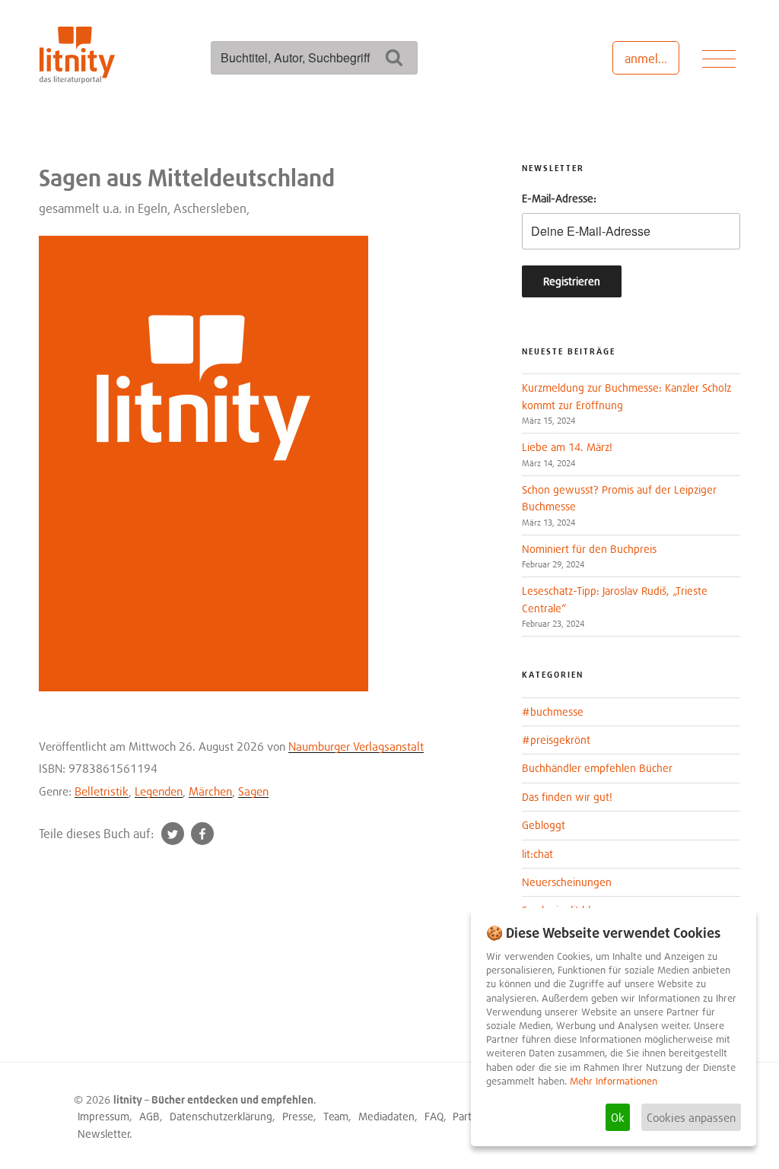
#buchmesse (552, 711)
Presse (297, 1116)
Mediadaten (386, 1116)
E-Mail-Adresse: (559, 198)
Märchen (210, 791)
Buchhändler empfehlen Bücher (597, 767)
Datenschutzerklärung (221, 1116)
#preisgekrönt (556, 739)
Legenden (159, 791)
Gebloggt (543, 824)
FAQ (434, 1116)
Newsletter (104, 1133)
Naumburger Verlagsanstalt (356, 746)
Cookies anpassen (691, 1117)
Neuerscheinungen (567, 881)
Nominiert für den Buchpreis (589, 548)
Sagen (253, 791)
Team (335, 1116)
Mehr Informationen (613, 1081)
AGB (149, 1116)
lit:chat (537, 853)
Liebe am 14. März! (567, 446)
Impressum (103, 1116)
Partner (470, 1116)
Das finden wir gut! (567, 796)
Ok (618, 1117)
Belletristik (102, 791)
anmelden (652, 58)
